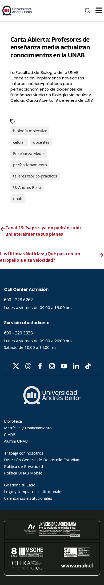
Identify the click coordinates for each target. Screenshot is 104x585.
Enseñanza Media (29, 153)
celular (19, 142)
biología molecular (30, 130)
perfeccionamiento (30, 164)
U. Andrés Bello (27, 187)
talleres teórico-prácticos (35, 176)
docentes (41, 142)
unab (17, 198)
